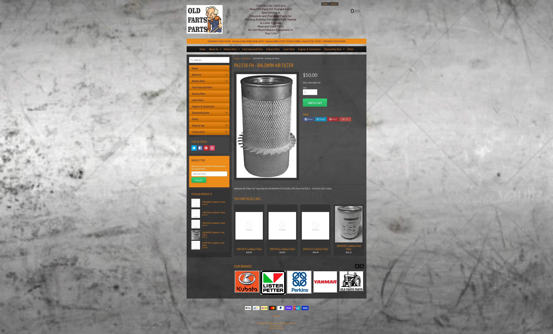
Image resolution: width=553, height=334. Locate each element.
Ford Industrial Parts (252, 49)
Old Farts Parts (275, 323)
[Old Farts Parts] (205, 19)
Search (276, 315)
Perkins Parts (232, 49)
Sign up (334, 4)
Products (246, 58)
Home (203, 49)
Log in (325, 4)
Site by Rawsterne (276, 326)
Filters (350, 49)
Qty (305, 87)
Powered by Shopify (276, 328)
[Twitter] (194, 148)
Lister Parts (289, 49)
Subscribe (199, 180)
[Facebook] (200, 148)
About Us (215, 49)
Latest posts (210, 132)
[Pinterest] (206, 148)
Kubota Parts (273, 49)
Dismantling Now (334, 49)
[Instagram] (212, 148)
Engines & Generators (309, 49)
